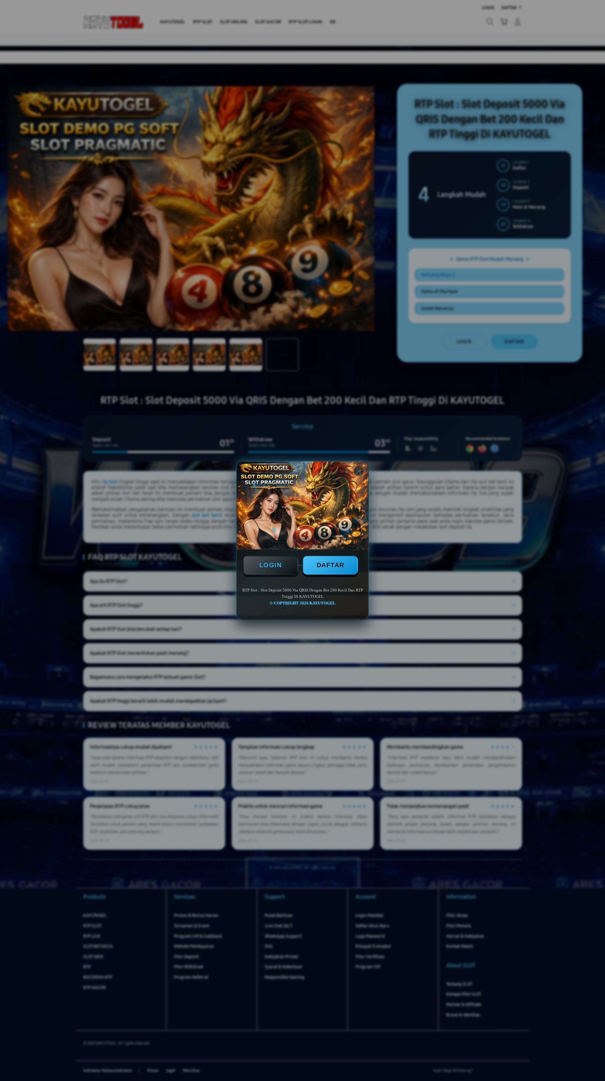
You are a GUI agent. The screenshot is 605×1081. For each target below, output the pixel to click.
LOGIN (270, 565)
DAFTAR (330, 565)
